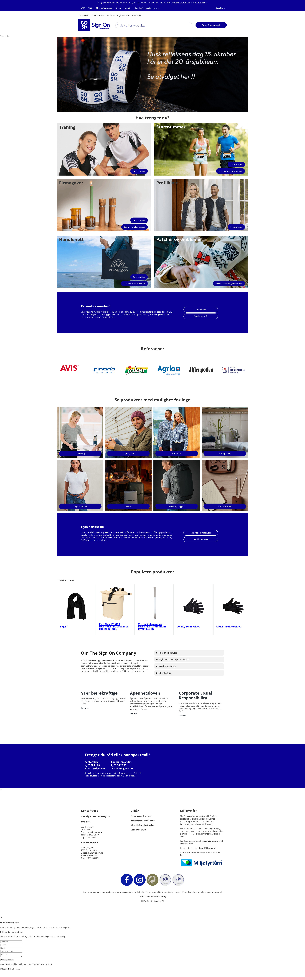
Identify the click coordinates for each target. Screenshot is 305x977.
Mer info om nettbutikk (201, 532)
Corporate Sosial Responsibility (195, 695)
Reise (128, 506)
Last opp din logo (7, 960)
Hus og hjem (224, 453)
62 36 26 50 (120, 765)
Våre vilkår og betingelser (143, 825)
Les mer (84, 708)
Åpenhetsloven (145, 693)
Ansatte (128, 8)
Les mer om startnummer (230, 171)
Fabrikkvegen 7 (92, 775)
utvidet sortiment (182, 2)
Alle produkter (84, 15)
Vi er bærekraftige (99, 693)
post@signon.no (105, 8)
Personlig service (168, 652)
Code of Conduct (138, 829)
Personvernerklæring (141, 816)
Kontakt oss (220, 8)
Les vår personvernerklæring (152, 896)
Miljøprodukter (123, 15)
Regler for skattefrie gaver (143, 820)
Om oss (119, 8)
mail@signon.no (123, 768)
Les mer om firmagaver (134, 227)
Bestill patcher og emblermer (229, 283)
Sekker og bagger (176, 506)
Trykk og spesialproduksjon (174, 659)
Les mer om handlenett (134, 283)
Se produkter (139, 171)
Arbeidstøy (136, 15)
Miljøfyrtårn (165, 673)
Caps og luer (128, 453)
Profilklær (111, 15)
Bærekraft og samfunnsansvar (147, 8)
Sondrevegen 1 (126, 773)
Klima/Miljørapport (207, 848)
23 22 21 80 (87, 8)
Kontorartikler (98, 15)
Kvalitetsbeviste (167, 666)
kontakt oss (200, 2)
